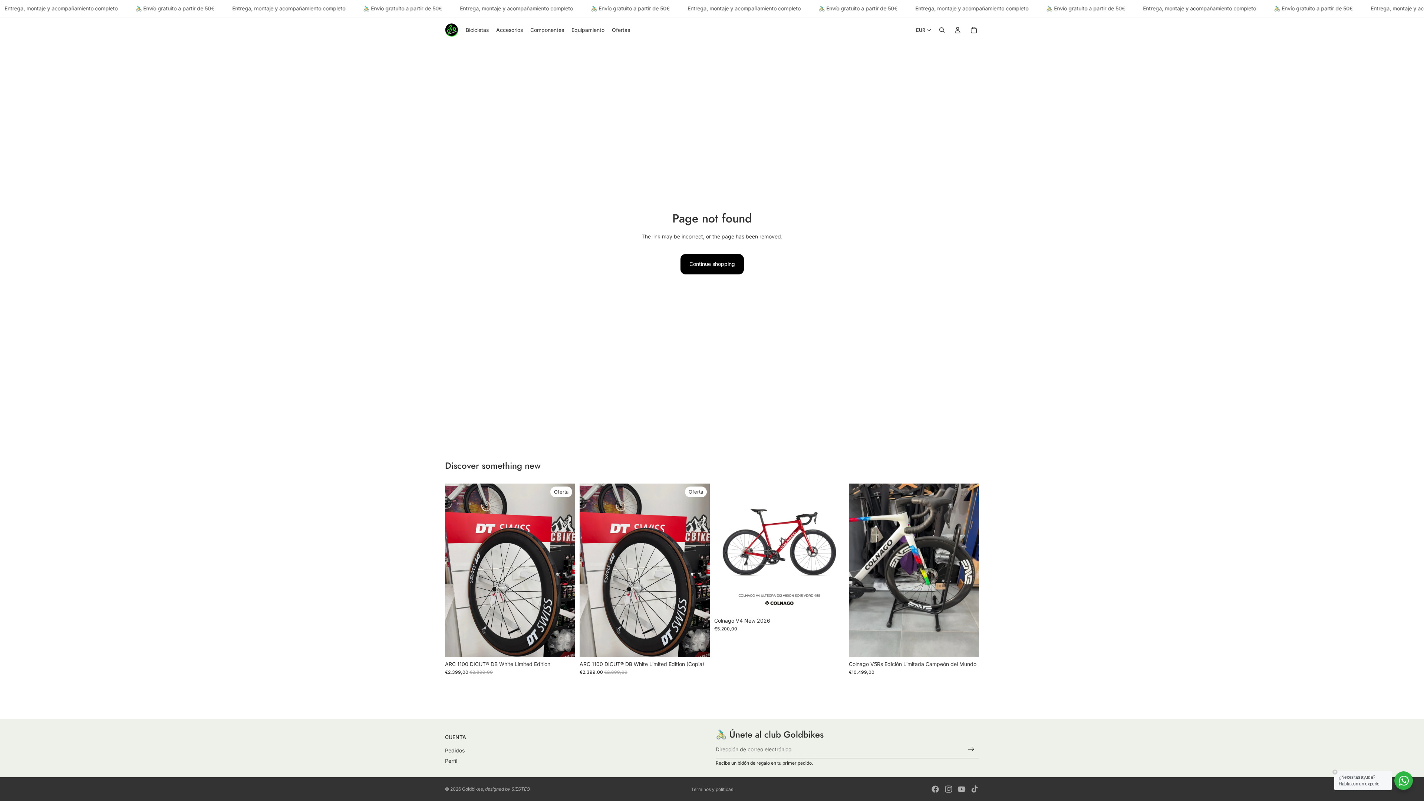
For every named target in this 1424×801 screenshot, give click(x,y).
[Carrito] (974, 30)
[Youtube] (961, 789)
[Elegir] (833, 602)
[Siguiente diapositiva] (564, 570)
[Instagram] (948, 789)
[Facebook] (935, 789)
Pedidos (455, 751)
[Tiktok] (974, 789)
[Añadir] (563, 645)
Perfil (451, 761)
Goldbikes (472, 789)
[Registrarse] (971, 750)
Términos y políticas (712, 789)
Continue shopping (712, 264)
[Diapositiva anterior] (456, 570)
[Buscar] (942, 30)
